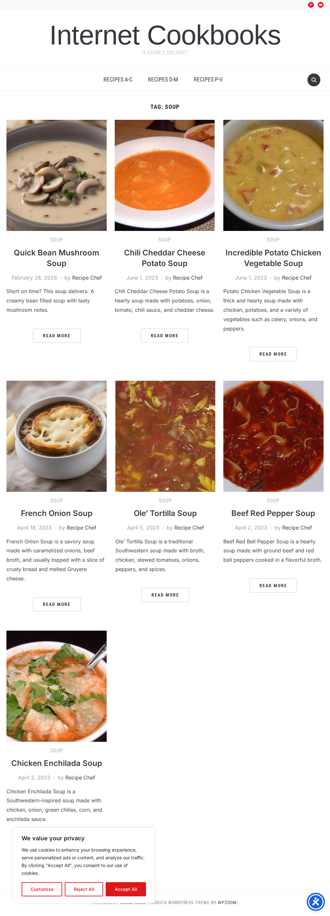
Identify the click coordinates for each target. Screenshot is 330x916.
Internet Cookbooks (165, 35)
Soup (56, 240)
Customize (42, 889)
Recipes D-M (163, 79)
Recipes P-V (208, 79)
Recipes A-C (117, 79)
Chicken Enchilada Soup (56, 763)
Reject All (84, 889)
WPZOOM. (228, 902)
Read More (57, 335)
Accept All (126, 889)
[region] (84, 865)
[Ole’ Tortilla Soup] (165, 436)
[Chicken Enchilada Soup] (56, 685)
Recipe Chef (87, 277)
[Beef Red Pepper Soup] (273, 436)
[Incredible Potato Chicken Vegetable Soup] (273, 175)
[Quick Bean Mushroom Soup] (56, 175)
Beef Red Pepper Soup (273, 513)
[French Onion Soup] (56, 436)
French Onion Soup (56, 513)
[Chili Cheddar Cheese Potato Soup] (165, 175)
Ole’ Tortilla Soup (165, 513)
